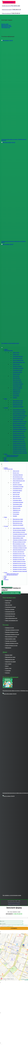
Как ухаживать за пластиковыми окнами (10, 343)
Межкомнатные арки (6, 25)
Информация (8, 647)
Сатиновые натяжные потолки (20, 429)
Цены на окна (16, 352)
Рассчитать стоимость (9, 2)
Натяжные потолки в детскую (19, 449)
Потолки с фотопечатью (18, 433)
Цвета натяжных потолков (19, 413)
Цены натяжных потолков (19, 409)
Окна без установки (17, 366)
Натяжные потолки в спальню (19, 451)
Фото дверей (8, 663)
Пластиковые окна (5, 27)
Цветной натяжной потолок (19, 431)
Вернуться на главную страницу (11, 592)
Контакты (6, 461)
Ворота (7, 666)
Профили (15, 397)
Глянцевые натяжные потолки (19, 421)
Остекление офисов (17, 382)
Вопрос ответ (8, 668)
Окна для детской (17, 380)
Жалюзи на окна (16, 389)
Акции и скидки (16, 374)
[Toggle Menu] (1, 347)
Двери (5, 398)
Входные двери (4, 24)
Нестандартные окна (17, 358)
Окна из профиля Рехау (18, 360)
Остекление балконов (18, 356)
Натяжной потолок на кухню (19, 445)
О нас (5, 458)
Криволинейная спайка (18, 419)
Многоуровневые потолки (19, 425)
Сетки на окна (17, 387)
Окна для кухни (16, 378)
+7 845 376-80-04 (17, 914)
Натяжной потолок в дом (18, 435)
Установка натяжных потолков (20, 415)
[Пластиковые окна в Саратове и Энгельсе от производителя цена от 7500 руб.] (5, 464)
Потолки (6, 407)
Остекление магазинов (18, 383)
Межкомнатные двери (6, 26)
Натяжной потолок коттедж (19, 437)
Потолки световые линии (19, 411)
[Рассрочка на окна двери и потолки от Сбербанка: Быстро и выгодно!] (7, 683)
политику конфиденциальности (8, 926)
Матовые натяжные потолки (19, 423)
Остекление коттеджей (18, 368)
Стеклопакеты (16, 393)
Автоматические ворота (12, 456)
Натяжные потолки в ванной (19, 447)
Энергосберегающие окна (19, 362)
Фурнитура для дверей (18, 406)
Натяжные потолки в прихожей (20, 452)
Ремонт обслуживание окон (11, 620)
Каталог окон (16, 354)
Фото (5, 457)
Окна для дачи (16, 364)
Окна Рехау (7, 602)
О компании (8, 670)
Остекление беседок (17, 370)
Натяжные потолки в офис (19, 441)
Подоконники (16, 395)
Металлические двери (18, 402)
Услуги (5, 454)
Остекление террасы (17, 372)
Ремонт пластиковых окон (13, 455)
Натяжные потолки (9, 627)
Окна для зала (16, 376)
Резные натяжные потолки (19, 417)
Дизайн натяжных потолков (19, 443)
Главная (6, 349)
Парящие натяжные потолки (19, 427)
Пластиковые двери (17, 385)
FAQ (5, 460)
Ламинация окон (16, 391)
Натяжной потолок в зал (18, 439)
